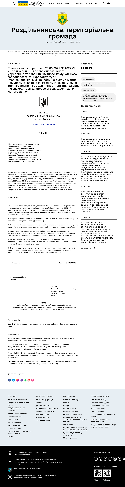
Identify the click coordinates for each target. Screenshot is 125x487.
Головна (10, 51)
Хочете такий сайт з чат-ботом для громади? (27, 468)
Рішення (17, 51)
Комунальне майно (89, 90)
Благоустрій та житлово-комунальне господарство (95, 84)
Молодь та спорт (88, 79)
